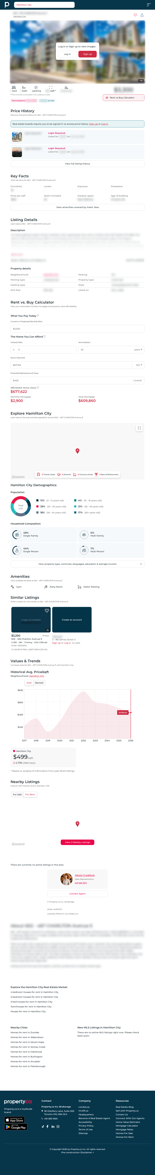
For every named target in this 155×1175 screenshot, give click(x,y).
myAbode (26, 1109)
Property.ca (10, 1109)
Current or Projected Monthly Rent (26, 321)
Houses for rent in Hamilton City (28, 1011)
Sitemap (83, 1133)
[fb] (48, 1126)
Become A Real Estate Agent (94, 1118)
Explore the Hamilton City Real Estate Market (39, 987)
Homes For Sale (124, 1133)
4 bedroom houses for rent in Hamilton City (34, 992)
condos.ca (84, 1107)
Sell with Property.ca (127, 1111)
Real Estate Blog (125, 1107)
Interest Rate (16, 342)
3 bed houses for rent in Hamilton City (31, 1001)
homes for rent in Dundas (25, 1032)
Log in (67, 54)
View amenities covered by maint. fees (77, 207)
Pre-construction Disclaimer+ (77, 1152)
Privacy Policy (86, 1126)
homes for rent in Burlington (27, 1056)
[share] (142, 15)
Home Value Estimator (128, 1122)
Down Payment (18, 358)
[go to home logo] (17, 1102)
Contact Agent (77, 893)
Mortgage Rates (124, 1129)
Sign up (87, 54)
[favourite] (135, 15)
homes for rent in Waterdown (27, 1037)
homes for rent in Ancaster (25, 1061)
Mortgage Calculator (127, 1126)
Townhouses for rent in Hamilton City (31, 1006)
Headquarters (86, 1114)
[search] (52, 5)
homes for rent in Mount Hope (27, 1042)
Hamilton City (19, 16)
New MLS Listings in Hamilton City (99, 1027)
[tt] (43, 1126)
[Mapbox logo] (18, 477)
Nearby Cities (19, 1027)
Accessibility (85, 1122)
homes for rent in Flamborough (28, 1066)
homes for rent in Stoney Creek (28, 1047)
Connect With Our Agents (130, 1118)
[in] (58, 1126)
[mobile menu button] (150, 5)
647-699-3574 (81, 883)
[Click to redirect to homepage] (7, 5)
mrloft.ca (83, 1111)
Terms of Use (86, 1129)
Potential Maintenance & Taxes (24, 373)
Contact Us (122, 1114)
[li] (53, 1126)
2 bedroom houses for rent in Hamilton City (34, 997)
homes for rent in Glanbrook (26, 1051)
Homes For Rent (125, 1137)
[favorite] (47, 610)
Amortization (84, 342)
